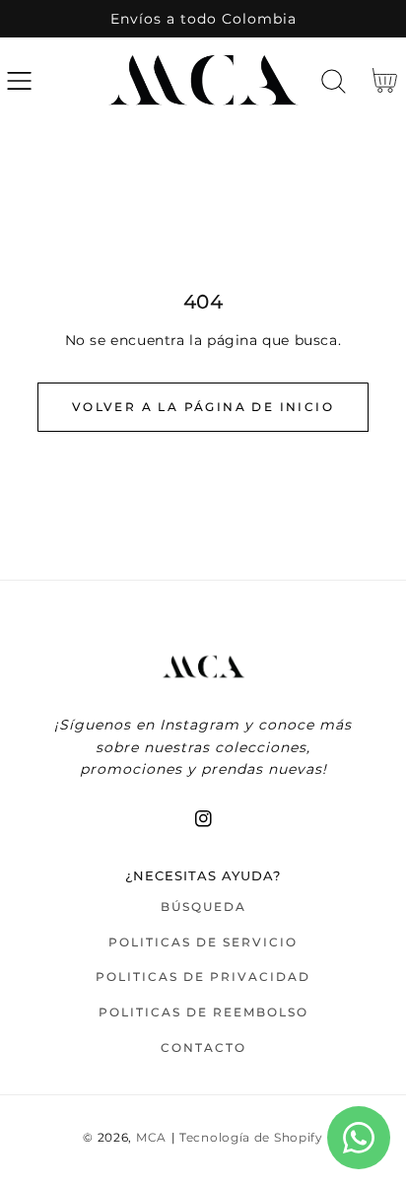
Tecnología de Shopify (251, 1138)
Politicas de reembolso (203, 1012)
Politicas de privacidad (203, 976)
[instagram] (203, 819)
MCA (151, 1138)
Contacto (203, 1047)
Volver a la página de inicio (203, 406)
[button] (19, 81)
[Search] (333, 81)
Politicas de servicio (203, 942)
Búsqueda (203, 906)
